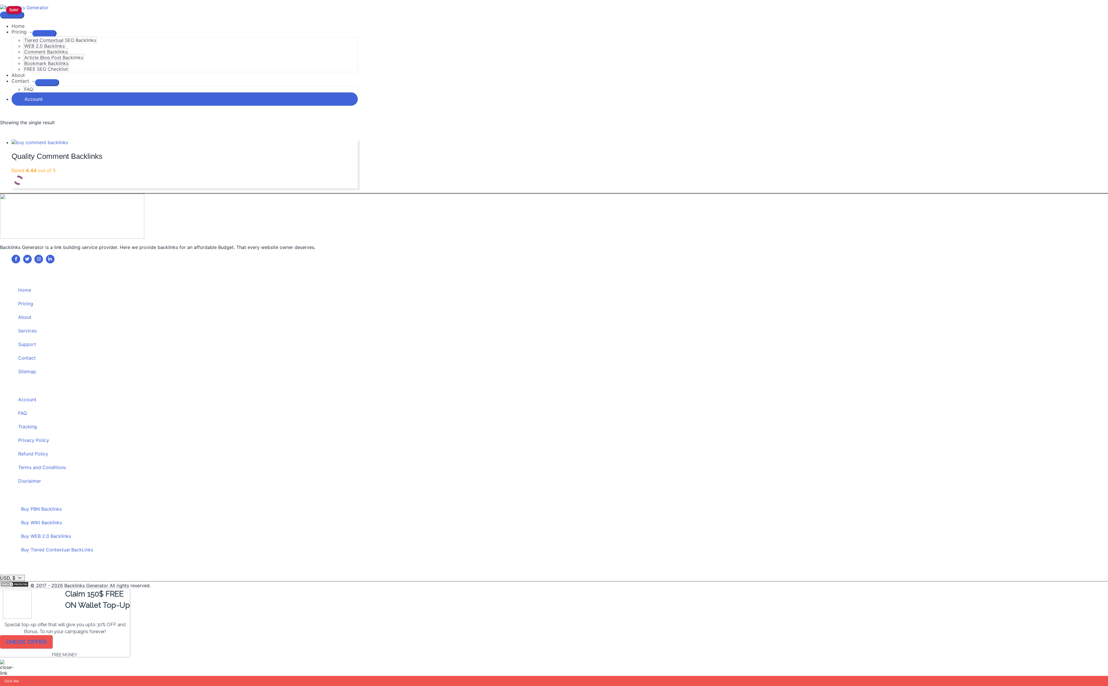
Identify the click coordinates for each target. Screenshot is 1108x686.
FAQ (28, 89)
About (18, 75)
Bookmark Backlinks (46, 63)
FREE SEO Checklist (46, 69)
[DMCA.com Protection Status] (15, 585)
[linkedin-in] (51, 259)
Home (18, 26)
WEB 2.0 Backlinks (44, 46)
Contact (20, 81)
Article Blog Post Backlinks (53, 57)
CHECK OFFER (26, 642)
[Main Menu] (12, 15)
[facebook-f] (17, 259)
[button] (185, 99)
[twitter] (28, 259)
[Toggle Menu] (44, 33)
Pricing (19, 32)
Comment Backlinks (46, 52)
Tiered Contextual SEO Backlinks (60, 40)
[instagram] (39, 259)
